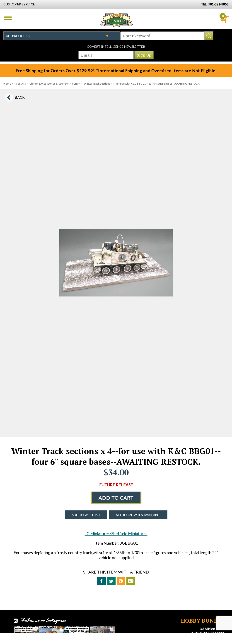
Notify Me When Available (138, 515)
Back (20, 97)
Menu (7, 18)
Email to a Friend (130, 581)
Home (7, 83)
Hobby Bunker (116, 19)
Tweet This (111, 581)
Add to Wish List (86, 515)
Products (20, 83)
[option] (116, 263)
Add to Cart (116, 498)
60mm (76, 83)
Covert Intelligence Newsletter (116, 46)
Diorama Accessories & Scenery (48, 83)
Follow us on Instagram (42, 620)
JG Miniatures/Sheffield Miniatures (116, 533)
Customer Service (19, 4)
